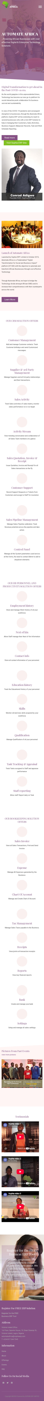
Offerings (5, 1360)
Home (4, 1351)
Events (4, 1365)
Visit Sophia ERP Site (17, 143)
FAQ (3, 1369)
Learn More (9, 299)
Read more (9, 137)
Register (22, 1283)
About (4, 1356)
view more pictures (9, 1055)
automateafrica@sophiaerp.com (13, 1336)
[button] (40, 6)
